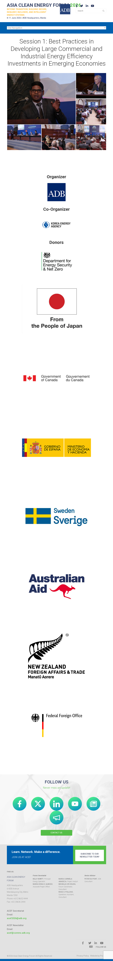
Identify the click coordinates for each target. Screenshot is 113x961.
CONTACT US (56, 833)
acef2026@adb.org (16, 918)
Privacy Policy (83, 956)
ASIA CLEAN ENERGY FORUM (44, 5)
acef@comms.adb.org (18, 933)
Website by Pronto (98, 956)
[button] (41, 99)
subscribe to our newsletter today (89, 855)
